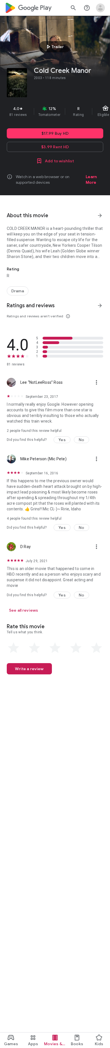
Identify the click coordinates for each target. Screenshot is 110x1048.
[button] (62, 439)
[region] (55, 111)
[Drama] (17, 291)
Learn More (91, 179)
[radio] (13, 648)
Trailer (54, 46)
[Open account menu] (100, 8)
